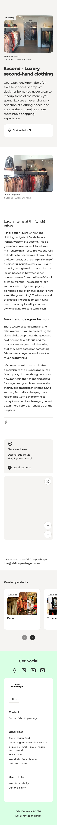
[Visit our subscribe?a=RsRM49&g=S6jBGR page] (42, 670)
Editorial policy (17, 787)
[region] (28, 508)
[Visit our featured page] (33, 670)
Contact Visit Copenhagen (24, 718)
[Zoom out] (48, 534)
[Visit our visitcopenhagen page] (14, 670)
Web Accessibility (19, 783)
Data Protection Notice (28, 815)
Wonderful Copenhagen (23, 759)
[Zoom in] (48, 525)
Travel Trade (15, 754)
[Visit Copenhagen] (17, 685)
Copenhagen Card (19, 738)
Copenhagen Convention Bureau (28, 742)
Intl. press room (18, 763)
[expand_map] (47, 481)
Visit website (20, 130)
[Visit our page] (24, 670)
